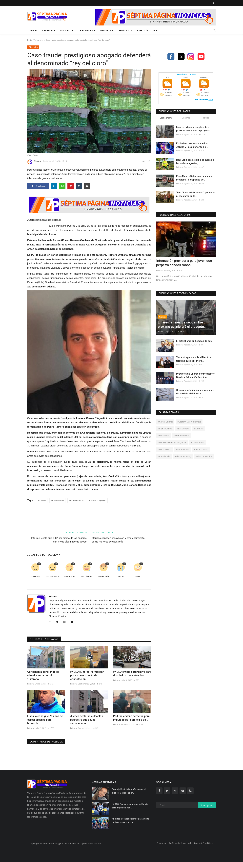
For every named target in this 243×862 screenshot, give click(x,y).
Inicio (33, 30)
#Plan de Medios (204, 456)
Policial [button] (65, 30)
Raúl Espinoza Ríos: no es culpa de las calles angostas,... (195, 162)
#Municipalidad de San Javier (172, 442)
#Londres (198, 428)
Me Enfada (103, 576)
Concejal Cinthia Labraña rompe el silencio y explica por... (128, 791)
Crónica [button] (47, 30)
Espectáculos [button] (146, 30)
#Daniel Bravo (197, 442)
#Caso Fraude (57, 500)
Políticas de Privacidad (180, 843)
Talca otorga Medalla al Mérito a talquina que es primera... (193, 359)
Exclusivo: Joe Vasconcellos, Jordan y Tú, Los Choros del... (192, 145)
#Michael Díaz (164, 449)
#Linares (42, 500)
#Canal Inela (164, 456)
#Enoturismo (182, 449)
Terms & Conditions (203, 843)
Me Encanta (69, 576)
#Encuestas (163, 435)
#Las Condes (183, 428)
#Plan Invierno (165, 428)
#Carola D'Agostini (97, 500)
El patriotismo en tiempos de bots (194, 341)
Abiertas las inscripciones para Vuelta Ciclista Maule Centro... (130, 821)
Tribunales (38, 40)
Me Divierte (86, 576)
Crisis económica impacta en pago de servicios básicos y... (195, 392)
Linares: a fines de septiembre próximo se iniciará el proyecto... (194, 129)
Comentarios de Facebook (46, 741)
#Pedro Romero (76, 500)
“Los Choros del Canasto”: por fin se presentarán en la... (195, 194)
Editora (37, 161)
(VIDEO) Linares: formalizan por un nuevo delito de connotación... (87, 675)
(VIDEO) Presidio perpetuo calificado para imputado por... (130, 806)
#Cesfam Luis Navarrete (189, 421)
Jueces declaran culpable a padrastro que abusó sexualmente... (86, 720)
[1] (214, 3)
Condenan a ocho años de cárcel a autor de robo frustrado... (43, 675)
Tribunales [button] (85, 30)
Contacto (161, 843)
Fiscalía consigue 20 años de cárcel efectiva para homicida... (45, 720)
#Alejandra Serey (183, 456)
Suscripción (206, 805)
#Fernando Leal (181, 435)
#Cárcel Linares (165, 421)
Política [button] (124, 30)
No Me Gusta (52, 576)
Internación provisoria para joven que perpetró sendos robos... (184, 263)
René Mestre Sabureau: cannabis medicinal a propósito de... (194, 178)
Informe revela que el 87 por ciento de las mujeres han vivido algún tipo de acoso (59, 540)
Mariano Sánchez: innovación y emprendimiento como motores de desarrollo (118, 540)
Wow (137, 576)
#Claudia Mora (201, 449)
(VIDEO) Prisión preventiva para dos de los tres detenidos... (132, 673)
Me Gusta (35, 576)
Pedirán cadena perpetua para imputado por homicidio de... (131, 718)
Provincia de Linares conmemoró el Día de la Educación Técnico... (195, 375)
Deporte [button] (106, 30)
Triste (120, 576)
